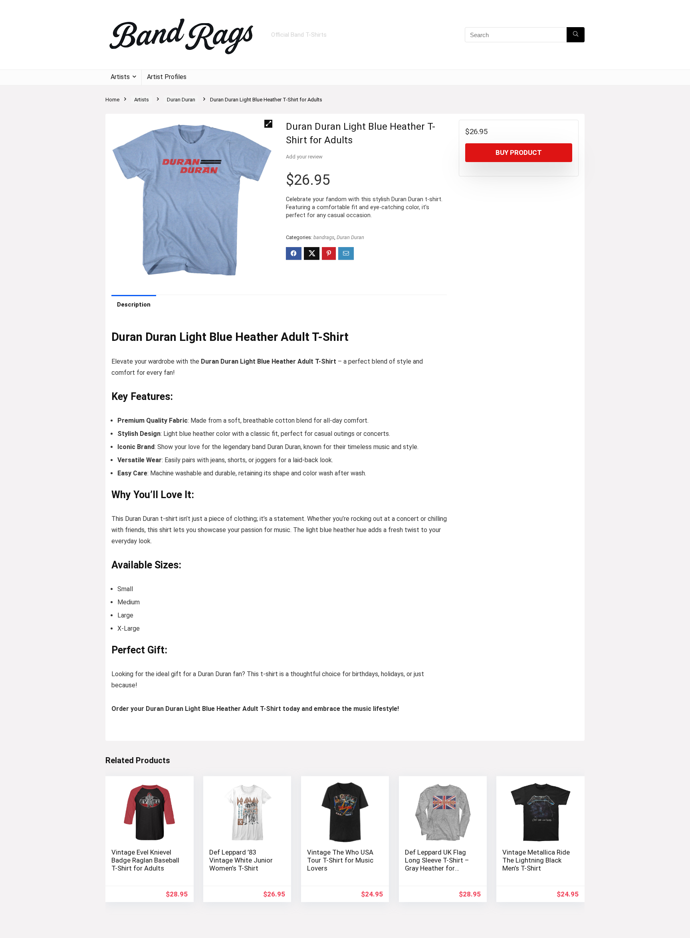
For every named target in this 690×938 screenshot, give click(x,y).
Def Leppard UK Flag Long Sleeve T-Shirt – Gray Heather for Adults (437, 864)
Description (134, 304)
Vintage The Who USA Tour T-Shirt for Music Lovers (340, 860)
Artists (120, 77)
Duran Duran (181, 100)
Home (112, 100)
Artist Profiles (166, 77)
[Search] (576, 34)
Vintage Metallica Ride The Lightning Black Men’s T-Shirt (536, 860)
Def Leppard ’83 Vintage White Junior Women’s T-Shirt (241, 860)
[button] (268, 124)
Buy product (519, 152)
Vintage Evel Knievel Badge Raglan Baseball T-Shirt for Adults (145, 860)
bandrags (323, 237)
